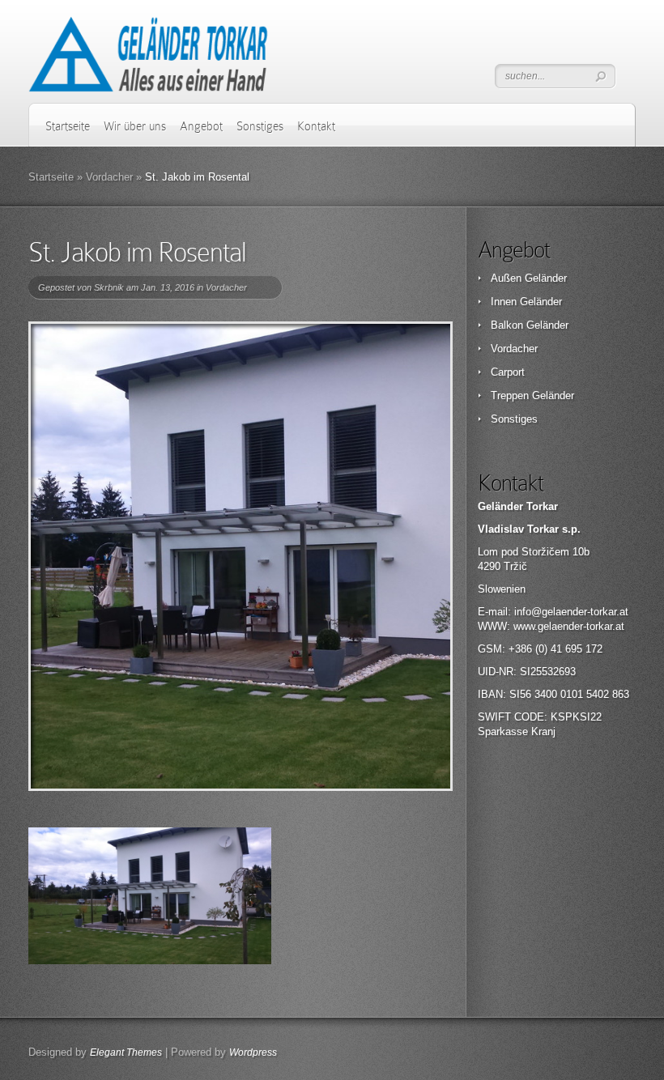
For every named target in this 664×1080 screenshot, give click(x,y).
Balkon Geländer (529, 325)
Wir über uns (135, 126)
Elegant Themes (126, 1052)
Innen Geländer (526, 302)
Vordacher (109, 177)
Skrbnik (109, 287)
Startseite (67, 126)
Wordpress (253, 1052)
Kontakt (316, 126)
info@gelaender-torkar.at (571, 612)
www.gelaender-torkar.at (568, 626)
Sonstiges (259, 126)
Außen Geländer (529, 278)
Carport (508, 372)
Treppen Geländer (532, 395)
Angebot (201, 126)
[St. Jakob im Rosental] (240, 556)
